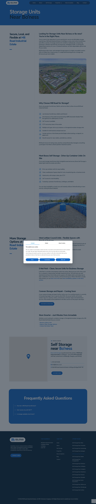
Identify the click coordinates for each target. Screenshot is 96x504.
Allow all (63, 259)
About (62, 243)
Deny (32, 259)
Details (46, 243)
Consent (32, 243)
